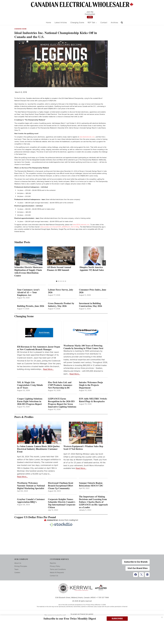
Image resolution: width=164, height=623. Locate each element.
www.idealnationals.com (87, 137)
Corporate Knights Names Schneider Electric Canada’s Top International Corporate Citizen (61, 503)
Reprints (53, 563)
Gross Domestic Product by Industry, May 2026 (61, 304)
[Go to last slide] (18, 263)
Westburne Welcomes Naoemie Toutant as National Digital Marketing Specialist (31, 486)
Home (48, 22)
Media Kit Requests (57, 572)
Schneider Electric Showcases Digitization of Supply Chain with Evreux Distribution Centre (28, 271)
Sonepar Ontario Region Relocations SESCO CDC (91, 484)
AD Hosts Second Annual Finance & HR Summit (59, 269)
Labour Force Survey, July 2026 (60, 291)
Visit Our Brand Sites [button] (138, 568)
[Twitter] (141, 574)
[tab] (56, 281)
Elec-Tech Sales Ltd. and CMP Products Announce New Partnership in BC (60, 385)
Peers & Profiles (23, 417)
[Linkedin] (147, 574)
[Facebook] (135, 574)
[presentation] (28, 255)
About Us (17, 563)
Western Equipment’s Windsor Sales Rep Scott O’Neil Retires (83, 447)
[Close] (162, 617)
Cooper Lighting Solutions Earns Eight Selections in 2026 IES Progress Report (30, 401)
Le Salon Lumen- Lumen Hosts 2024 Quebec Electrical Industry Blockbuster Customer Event (38, 449)
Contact (103, 22)
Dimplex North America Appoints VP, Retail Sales (92, 269)
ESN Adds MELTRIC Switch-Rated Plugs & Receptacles (93, 400)
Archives (114, 22)
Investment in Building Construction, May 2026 (90, 304)
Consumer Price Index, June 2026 (92, 291)
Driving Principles (20, 566)
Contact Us (54, 576)
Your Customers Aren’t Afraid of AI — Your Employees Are (28, 292)
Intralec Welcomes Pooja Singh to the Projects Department (91, 385)
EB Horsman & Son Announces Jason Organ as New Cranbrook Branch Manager (38, 348)
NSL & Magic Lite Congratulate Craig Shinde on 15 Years (30, 385)
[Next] (104, 263)
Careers (17, 572)
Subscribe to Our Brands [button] (136, 562)
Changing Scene (77, 22)
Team (16, 569)
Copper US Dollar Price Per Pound (35, 517)
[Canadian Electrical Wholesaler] (28, 22)
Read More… (48, 369)
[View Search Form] (122, 23)
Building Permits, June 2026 (30, 306)
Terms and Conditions (58, 569)
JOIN (90, 17)
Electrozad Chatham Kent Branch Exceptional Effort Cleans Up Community (60, 486)
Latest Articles (61, 22)
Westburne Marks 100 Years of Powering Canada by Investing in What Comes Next (83, 347)
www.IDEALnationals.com (81, 224)
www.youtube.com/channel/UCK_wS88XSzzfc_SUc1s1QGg (59, 227)
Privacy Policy (55, 566)
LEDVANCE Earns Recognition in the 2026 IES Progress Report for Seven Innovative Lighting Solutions (62, 402)
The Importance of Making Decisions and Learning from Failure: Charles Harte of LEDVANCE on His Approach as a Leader (93, 502)
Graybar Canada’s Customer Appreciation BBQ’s (31, 500)
